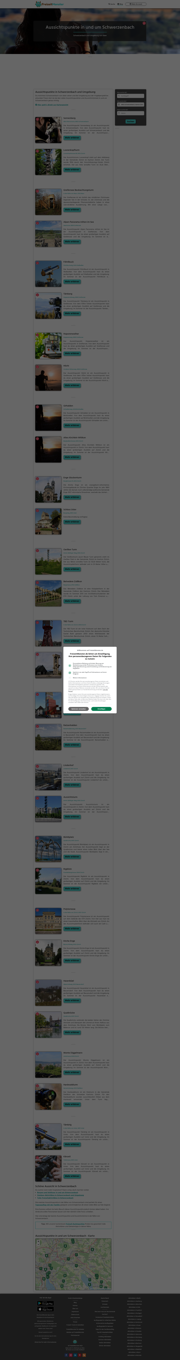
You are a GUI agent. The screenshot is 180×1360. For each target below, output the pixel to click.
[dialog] (90, 680)
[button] (90, 677)
